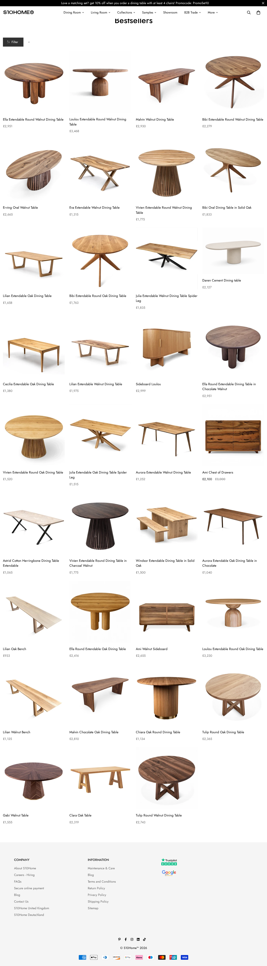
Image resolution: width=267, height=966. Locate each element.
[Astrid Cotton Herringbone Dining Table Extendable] (34, 523)
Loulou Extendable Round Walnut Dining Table (97, 122)
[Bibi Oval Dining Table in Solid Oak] (233, 170)
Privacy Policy (97, 895)
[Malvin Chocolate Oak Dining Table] (100, 695)
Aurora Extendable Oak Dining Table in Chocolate (229, 563)
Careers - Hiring (24, 875)
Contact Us (21, 901)
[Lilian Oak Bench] (34, 612)
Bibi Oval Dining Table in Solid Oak (226, 207)
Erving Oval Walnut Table (20, 207)
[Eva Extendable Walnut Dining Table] (100, 170)
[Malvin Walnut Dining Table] (167, 82)
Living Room (99, 12)
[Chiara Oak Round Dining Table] (167, 695)
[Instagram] (132, 939)
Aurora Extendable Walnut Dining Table (163, 472)
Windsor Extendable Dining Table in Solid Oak (165, 563)
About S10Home (25, 868)
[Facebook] (125, 939)
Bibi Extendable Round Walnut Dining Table (232, 119)
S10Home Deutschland (29, 915)
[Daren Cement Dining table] (233, 251)
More (211, 12)
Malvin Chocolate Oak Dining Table (93, 732)
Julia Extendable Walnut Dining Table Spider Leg (166, 298)
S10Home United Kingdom (31, 908)
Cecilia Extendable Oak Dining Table (28, 384)
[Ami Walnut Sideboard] (167, 612)
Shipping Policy (98, 901)
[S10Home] (18, 12)
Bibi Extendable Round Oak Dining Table (97, 295)
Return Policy (96, 888)
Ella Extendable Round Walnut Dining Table (33, 119)
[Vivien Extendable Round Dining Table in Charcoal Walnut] (100, 523)
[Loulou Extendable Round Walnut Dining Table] (100, 82)
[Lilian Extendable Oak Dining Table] (34, 259)
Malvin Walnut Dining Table (155, 119)
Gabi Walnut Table (16, 815)
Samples (147, 12)
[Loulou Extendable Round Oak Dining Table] (233, 612)
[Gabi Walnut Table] (34, 778)
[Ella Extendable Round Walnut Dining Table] (34, 82)
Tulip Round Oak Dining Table (223, 732)
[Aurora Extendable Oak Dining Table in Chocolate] (233, 523)
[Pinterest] (119, 939)
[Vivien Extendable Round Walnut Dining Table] (167, 170)
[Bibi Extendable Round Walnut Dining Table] (233, 82)
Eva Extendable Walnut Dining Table (94, 207)
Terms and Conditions (102, 881)
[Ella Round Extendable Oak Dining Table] (100, 612)
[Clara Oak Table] (100, 778)
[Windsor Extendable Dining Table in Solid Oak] (167, 523)
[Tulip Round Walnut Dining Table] (167, 778)
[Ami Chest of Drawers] (233, 435)
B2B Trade (191, 12)
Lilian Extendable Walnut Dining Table (95, 384)
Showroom (170, 12)
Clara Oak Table (80, 815)
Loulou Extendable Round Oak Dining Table (232, 649)
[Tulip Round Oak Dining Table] (233, 695)
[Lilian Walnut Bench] (34, 695)
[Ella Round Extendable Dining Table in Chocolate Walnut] (233, 347)
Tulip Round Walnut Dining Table (159, 815)
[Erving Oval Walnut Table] (34, 170)
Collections (124, 12)
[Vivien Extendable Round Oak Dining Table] (34, 435)
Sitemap (93, 908)
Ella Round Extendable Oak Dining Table (97, 649)
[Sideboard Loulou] (167, 347)
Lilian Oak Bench (14, 649)
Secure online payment (29, 888)
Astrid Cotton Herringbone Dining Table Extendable (31, 563)
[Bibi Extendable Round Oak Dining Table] (100, 259)
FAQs (17, 881)
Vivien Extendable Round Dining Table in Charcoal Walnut (98, 563)
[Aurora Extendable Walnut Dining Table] (167, 435)
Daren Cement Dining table (221, 280)
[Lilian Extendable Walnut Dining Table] (100, 347)
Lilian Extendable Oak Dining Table (27, 295)
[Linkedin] (138, 939)
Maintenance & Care (101, 868)
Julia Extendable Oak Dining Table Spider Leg (98, 475)
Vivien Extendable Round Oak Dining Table (33, 472)
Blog (17, 895)
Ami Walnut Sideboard (152, 649)
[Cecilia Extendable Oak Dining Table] (34, 347)
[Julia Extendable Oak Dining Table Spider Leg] (100, 435)
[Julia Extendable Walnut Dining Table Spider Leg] (167, 259)
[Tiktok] (144, 939)
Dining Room (72, 12)
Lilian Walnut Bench (16, 732)
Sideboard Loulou (148, 384)
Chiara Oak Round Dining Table (158, 732)
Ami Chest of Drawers (217, 472)
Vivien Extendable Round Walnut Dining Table (164, 210)
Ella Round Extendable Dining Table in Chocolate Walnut (229, 386)
